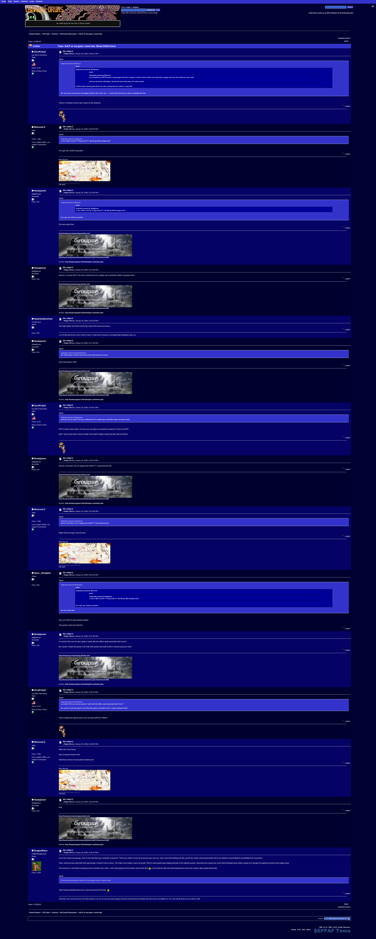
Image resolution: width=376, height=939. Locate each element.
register (136, 7)
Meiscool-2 (39, 127)
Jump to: (321, 918)
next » (348, 38)
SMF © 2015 (333, 927)
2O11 (299, 929)
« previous (342, 38)
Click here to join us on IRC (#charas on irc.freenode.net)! (331, 13)
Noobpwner (40, 190)
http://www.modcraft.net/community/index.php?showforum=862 (84, 257)
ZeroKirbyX (40, 51)
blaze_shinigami (42, 573)
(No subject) (68, 51)
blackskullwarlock (43, 318)
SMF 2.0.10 (323, 927)
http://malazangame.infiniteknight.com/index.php (84, 262)
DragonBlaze (40, 850)
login (128, 7)
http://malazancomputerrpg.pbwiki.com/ (74, 233)
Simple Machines (344, 927)
